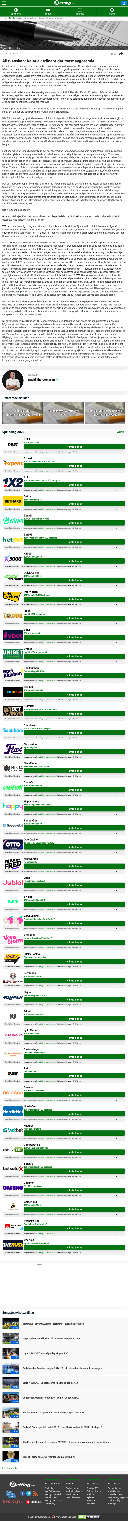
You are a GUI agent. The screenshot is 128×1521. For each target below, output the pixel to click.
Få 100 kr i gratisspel (33, 1186)
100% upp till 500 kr (33, 557)
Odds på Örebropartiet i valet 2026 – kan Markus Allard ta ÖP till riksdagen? (62, 1427)
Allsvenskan (15, 48)
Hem (4, 18)
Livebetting (50, 1503)
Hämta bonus (74, 447)
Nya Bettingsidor (52, 1491)
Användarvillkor (115, 1494)
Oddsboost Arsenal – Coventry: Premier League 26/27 (51, 1397)
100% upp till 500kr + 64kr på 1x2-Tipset (42, 480)
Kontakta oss (114, 1491)
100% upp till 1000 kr (33, 690)
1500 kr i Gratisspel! (33, 500)
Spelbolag (49, 1488)
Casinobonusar (73, 1497)
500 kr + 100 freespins (34, 1091)
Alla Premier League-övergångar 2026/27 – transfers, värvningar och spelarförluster (67, 1442)
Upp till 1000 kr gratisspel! (35, 652)
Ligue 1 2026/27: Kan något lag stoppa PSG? (46, 1353)
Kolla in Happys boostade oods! (38, 805)
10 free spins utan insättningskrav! (39, 843)
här (80, 452)
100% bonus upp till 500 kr (36, 1148)
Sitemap (112, 1503)
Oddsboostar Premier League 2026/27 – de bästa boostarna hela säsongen (62, 1368)
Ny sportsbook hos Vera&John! (38, 938)
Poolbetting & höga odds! (35, 1224)
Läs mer (120, 432)
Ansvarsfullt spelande (66, 1517)
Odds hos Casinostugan (34, 1053)
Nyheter (90, 1497)
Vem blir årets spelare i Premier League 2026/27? (48, 1457)
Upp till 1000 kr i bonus (34, 614)
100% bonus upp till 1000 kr (36, 519)
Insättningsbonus (74, 1491)
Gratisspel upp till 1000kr (35, 671)
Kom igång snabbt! (32, 1129)
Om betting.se (114, 1488)
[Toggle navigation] (4, 3)
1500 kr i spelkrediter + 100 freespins (40, 538)
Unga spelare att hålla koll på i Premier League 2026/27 (51, 1338)
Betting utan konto (53, 1500)
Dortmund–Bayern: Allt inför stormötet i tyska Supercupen (53, 1323)
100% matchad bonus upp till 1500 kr (40, 461)
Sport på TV (92, 1488)
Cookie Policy (114, 1500)
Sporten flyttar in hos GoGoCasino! (39, 919)
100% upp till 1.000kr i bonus (37, 595)
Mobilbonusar (72, 1494)
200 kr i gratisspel (32, 633)
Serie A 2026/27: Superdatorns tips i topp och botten (50, 1383)
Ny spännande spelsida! (34, 881)
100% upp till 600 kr (33, 976)
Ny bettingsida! (30, 747)
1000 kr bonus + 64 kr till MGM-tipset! (41, 709)
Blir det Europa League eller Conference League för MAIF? (53, 1412)
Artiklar (12, 18)
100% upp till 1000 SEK (34, 900)
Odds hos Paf (30, 1072)
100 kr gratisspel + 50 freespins (38, 1110)
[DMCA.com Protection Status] (89, 1517)
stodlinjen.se (42, 452)
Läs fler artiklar (10, 1468)
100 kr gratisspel (31, 1034)
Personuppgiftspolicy (118, 1497)
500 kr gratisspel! (31, 442)
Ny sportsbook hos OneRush (36, 1243)
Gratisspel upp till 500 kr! (35, 995)
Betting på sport (94, 1491)
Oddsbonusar (72, 1488)
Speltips (90, 1494)
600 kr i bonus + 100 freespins (37, 728)
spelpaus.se (51, 452)
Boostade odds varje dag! (35, 957)
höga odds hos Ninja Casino (36, 767)
